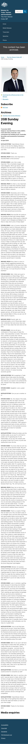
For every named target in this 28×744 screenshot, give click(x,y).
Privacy (3, 738)
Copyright (4, 728)
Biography (5, 99)
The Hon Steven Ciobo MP (14, 57)
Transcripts (6, 32)
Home (4, 24)
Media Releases (7, 28)
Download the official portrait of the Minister (13, 95)
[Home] (7, 4)
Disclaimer (4, 731)
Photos (5, 40)
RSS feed (5, 107)
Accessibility (4, 725)
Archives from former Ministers (11, 115)
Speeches (5, 36)
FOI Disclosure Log (6, 735)
